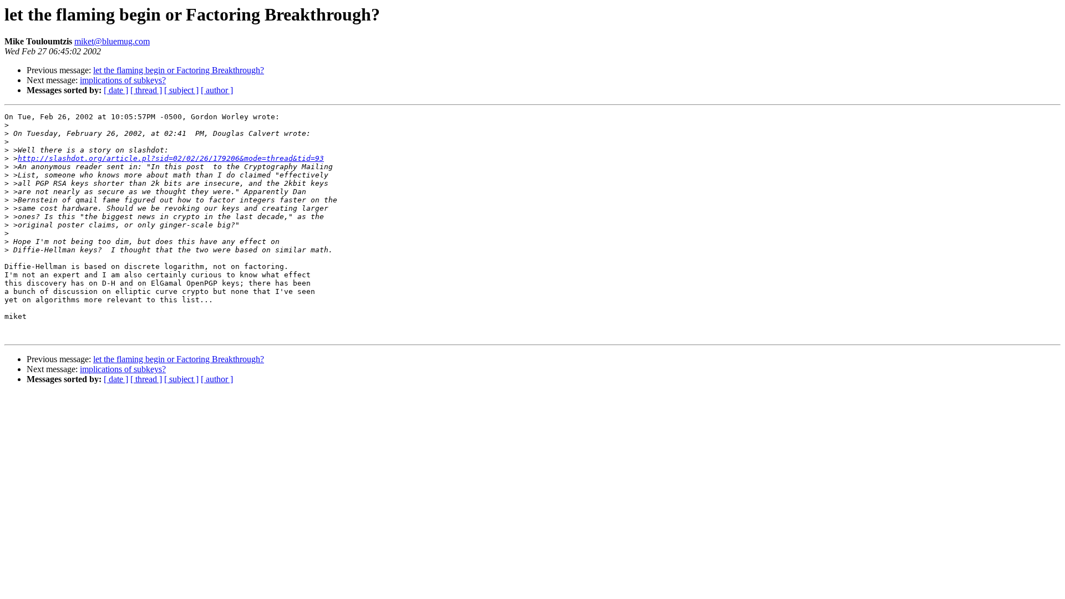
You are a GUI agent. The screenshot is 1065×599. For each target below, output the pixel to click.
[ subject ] (181, 90)
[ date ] (116, 90)
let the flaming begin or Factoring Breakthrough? (178, 70)
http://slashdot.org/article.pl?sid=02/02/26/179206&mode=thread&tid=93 (171, 158)
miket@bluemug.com (112, 41)
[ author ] (217, 90)
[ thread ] (146, 90)
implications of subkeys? (123, 80)
